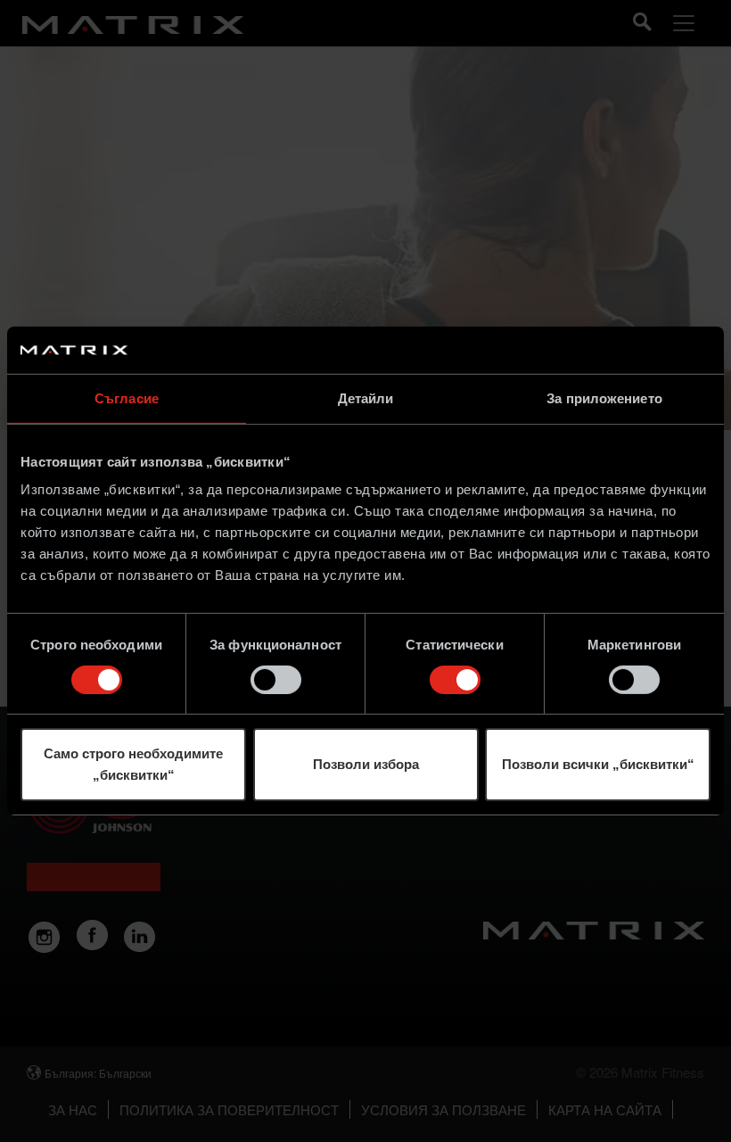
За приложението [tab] (604, 397)
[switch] (276, 680)
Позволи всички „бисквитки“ (598, 764)
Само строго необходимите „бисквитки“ (133, 764)
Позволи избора (366, 764)
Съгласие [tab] (126, 397)
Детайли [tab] (366, 397)
